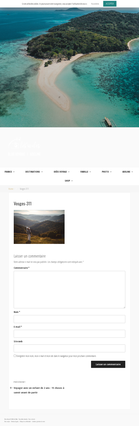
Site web (18, 341)
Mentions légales (14, 422)
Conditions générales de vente (38, 422)
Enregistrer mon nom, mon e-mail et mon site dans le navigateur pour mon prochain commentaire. (56, 356)
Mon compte (7, 422)
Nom (17, 312)
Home (10, 188)
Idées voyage (60, 171)
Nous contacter (31, 419)
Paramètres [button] (95, 3)
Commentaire (21, 267)
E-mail (18, 326)
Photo (105, 171)
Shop (67, 180)
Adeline (126, 171)
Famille (84, 171)
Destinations (32, 171)
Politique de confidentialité (25, 422)
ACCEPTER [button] (110, 3)
